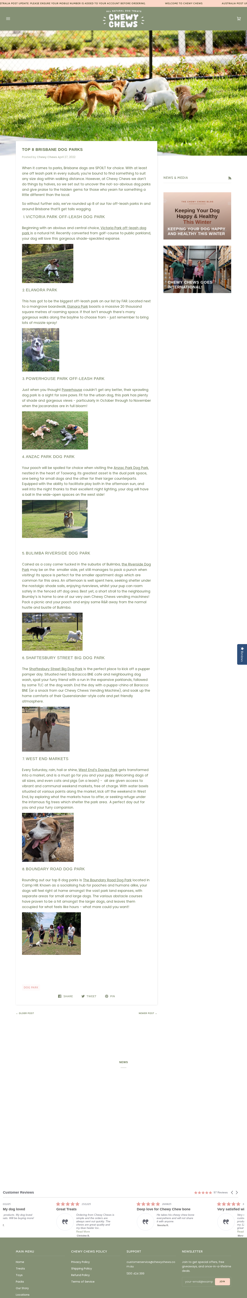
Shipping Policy (81, 1268)
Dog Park (31, 987)
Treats (20, 1268)
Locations (23, 1295)
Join (222, 1281)
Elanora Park (77, 306)
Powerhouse (72, 389)
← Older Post (25, 1013)
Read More (110, 1231)
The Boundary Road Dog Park (107, 880)
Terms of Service (83, 1282)
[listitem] (32, 1216)
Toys (19, 1275)
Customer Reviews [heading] (18, 1192)
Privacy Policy (80, 1262)
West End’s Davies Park (98, 770)
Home (20, 1262)
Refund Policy (80, 1275)
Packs (20, 1282)
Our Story (22, 1288)
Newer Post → (148, 1013)
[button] (232, 1192)
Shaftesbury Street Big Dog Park (55, 669)
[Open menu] (12, 18)
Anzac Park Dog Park (131, 467)
